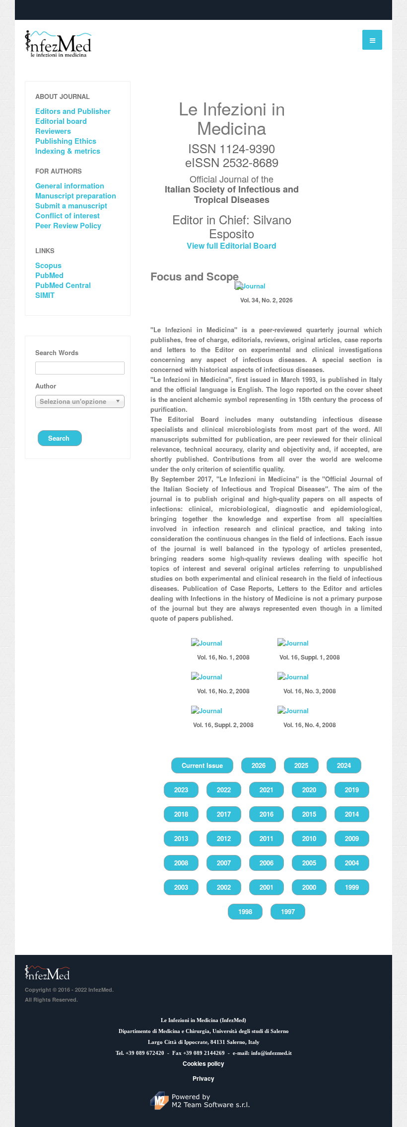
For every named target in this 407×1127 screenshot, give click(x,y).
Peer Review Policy (68, 225)
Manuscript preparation (75, 195)
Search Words (56, 352)
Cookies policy (203, 1063)
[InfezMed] (58, 43)
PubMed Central (63, 285)
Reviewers (53, 131)
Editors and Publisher (73, 111)
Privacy (203, 1078)
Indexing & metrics (67, 151)
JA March (48, 972)
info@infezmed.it (271, 1053)
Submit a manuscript (71, 205)
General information (69, 186)
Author (45, 385)
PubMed (49, 275)
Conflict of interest (67, 215)
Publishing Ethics (65, 141)
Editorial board (61, 121)
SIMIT (45, 295)
